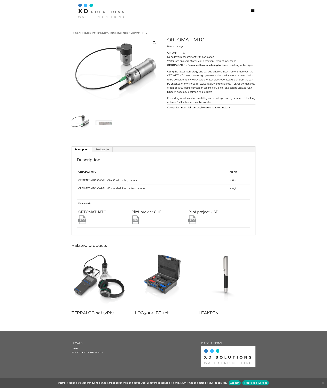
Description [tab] (81, 149)
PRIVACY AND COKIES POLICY (87, 352)
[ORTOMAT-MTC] (82, 223)
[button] (154, 43)
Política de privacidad (255, 382)
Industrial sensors (119, 33)
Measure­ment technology (94, 33)
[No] (322, 383)
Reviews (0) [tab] (102, 149)
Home (75, 33)
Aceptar (234, 382)
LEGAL (75, 348)
